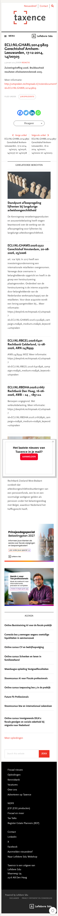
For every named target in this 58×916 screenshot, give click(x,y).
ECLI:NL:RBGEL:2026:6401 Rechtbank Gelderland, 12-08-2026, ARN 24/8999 (27, 344)
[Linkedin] (32, 112)
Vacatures (13, 785)
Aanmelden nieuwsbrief (20, 852)
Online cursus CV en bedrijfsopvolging (24, 647)
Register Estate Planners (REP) (23, 823)
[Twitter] (26, 112)
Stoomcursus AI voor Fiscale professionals (26, 678)
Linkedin (12, 837)
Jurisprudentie (27, 97)
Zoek (45, 754)
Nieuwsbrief (30, 6)
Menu (12, 36)
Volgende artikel (39, 135)
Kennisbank (14, 780)
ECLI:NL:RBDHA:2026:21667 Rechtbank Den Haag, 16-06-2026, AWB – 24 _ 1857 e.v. (26, 391)
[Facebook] (20, 112)
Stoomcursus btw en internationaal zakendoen (28, 706)
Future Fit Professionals (16, 697)
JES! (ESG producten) (19, 808)
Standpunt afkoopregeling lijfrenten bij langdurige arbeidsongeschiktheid (24, 206)
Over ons (12, 790)
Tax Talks (12, 818)
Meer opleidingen (13, 738)
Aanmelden (29, 457)
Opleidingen (14, 775)
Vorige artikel (21, 135)
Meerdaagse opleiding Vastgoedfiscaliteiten (26, 669)
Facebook (12, 847)
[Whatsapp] (38, 112)
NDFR (11, 803)
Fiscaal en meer (16, 813)
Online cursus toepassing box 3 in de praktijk (27, 687)
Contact (44, 6)
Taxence (29, 18)
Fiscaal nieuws (15, 770)
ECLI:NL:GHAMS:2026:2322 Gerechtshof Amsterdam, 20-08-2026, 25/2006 (28, 249)
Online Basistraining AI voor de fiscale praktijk (28, 625)
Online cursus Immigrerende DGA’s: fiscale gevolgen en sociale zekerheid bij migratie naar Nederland (24, 722)
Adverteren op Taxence (19, 795)
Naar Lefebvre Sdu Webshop (22, 857)
